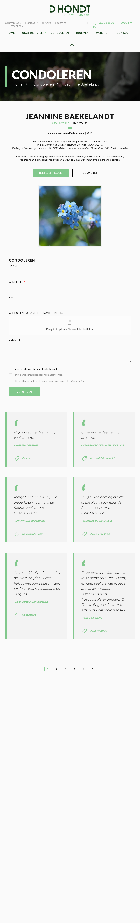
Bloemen (82, 32)
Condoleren (60, 32)
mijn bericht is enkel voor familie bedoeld (36, 368)
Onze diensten (32, 32)
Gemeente (17, 281)
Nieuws (46, 23)
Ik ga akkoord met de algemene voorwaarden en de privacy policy (49, 381)
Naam (14, 266)
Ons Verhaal (13, 23)
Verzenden (24, 391)
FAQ (71, 44)
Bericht (16, 339)
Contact (123, 32)
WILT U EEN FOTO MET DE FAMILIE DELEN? (36, 312)
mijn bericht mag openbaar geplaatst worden (39, 374)
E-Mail (14, 297)
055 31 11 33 (106, 22)
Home (11, 32)
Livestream (16, 26)
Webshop (102, 32)
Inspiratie (31, 23)
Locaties (60, 23)
